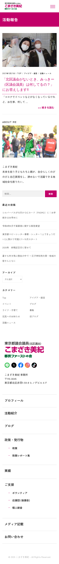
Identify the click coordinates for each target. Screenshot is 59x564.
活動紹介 (11, 413)
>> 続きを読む (46, 107)
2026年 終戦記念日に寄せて (16, 247)
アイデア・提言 (30, 73)
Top (19, 73)
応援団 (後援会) (21, 500)
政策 (14, 448)
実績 (8, 470)
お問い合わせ (14, 536)
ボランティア (19, 493)
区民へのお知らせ (11, 316)
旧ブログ (34, 316)
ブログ (33, 303)
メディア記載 (14, 524)
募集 (32, 310)
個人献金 (17, 507)
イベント (6, 303)
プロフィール (14, 400)
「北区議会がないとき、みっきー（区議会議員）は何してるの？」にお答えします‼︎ (28, 84)
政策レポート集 (21, 455)
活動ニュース (45, 73)
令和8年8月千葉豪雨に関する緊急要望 (21, 225)
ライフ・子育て (10, 310)
